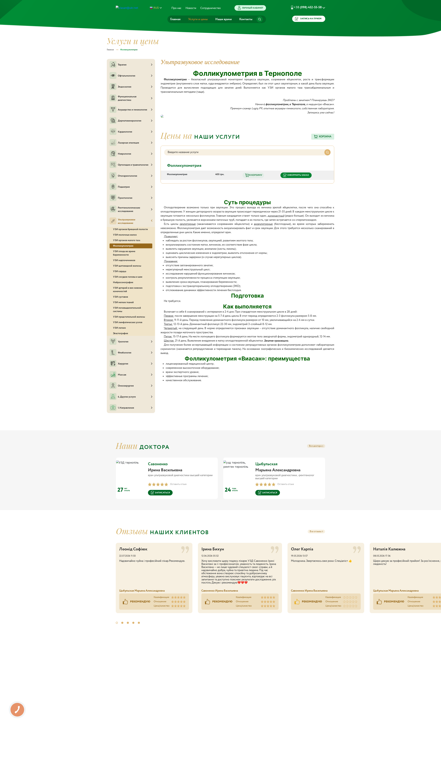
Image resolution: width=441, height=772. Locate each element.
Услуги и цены (198, 19)
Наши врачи (223, 19)
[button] (304, 7)
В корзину (255, 175)
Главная (175, 19)
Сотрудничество (210, 8)
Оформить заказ (298, 175)
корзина (325, 137)
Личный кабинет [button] (252, 8)
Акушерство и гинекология (132, 109)
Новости (191, 8)
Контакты (245, 19)
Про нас (176, 8)
